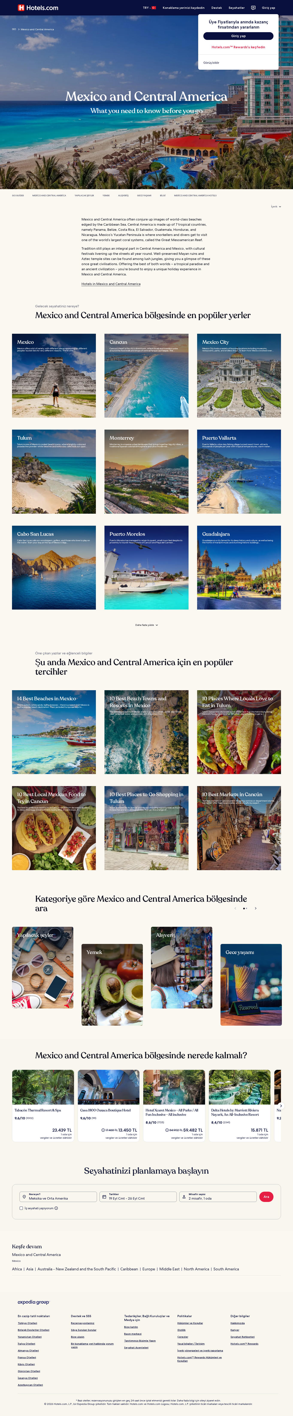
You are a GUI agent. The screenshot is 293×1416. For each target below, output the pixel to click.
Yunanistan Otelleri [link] (30, 1336)
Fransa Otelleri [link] (27, 1357)
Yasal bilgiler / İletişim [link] (191, 1343)
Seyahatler (237, 8)
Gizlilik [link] (181, 1329)
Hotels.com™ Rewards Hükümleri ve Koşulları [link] (199, 1359)
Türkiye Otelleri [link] (27, 1323)
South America (226, 1269)
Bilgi (163, 195)
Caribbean (129, 1269)
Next (253, 908)
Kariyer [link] (235, 1329)
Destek (216, 8)
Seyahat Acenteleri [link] (136, 1347)
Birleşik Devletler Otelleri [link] (33, 1329)
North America (196, 1269)
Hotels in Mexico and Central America (111, 284)
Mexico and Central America (49, 195)
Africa (17, 1269)
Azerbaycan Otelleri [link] (30, 1384)
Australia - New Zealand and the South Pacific (77, 1269)
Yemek (106, 195)
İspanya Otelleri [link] (28, 1378)
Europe (148, 1269)
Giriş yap (268, 8)
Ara (266, 1197)
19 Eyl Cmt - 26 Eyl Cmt (127, 1198)
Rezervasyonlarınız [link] (82, 1323)
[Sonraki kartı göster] (281, 1105)
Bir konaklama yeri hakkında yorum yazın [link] (92, 1345)
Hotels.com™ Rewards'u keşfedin (238, 47)
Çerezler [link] (182, 1336)
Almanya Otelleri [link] (28, 1350)
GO (14, 29)
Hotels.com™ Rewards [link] (244, 1343)
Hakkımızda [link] (238, 1323)
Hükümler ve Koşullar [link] (190, 1323)
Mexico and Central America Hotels (195, 195)
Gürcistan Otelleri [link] (29, 1371)
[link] (238, 62)
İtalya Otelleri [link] (26, 1343)
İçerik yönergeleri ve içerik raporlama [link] (200, 1350)
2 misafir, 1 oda (200, 1198)
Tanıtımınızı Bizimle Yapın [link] (140, 1340)
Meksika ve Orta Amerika (48, 1198)
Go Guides (18, 195)
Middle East (169, 1269)
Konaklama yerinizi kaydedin (184, 8)
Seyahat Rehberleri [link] (243, 1336)
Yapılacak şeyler (84, 195)
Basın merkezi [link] (133, 1333)
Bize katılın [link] (131, 1326)
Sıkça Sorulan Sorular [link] (83, 1329)
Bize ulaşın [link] (77, 1336)
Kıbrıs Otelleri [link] (26, 1364)
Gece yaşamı (144, 195)
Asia (29, 1269)
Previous (235, 908)
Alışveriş (123, 195)
